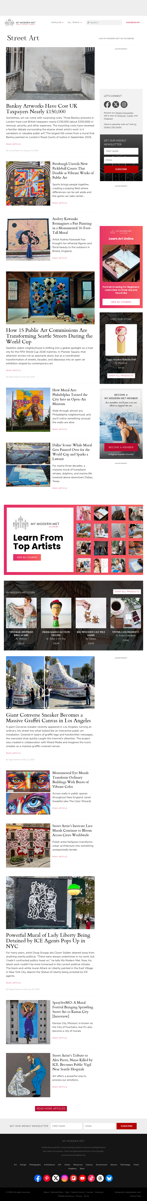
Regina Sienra (15, 989)
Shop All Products (121, 375)
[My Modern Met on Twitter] (55, 1178)
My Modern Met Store (20, 592)
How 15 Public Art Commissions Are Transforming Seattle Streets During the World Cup (49, 335)
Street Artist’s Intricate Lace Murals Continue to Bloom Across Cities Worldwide (72, 830)
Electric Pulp (135, 1196)
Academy (72, 1168)
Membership (133, 22)
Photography (35, 1164)
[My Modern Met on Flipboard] (73, 1178)
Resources (78, 1164)
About (46, 1192)
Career (67, 1164)
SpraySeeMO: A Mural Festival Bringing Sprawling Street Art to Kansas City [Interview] (72, 1009)
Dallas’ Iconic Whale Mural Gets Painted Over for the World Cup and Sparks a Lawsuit (72, 451)
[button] (75, 22)
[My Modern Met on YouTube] (82, 1178)
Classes (89, 1164)
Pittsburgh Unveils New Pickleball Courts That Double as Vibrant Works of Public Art (73, 170)
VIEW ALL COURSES (121, 302)
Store (82, 1168)
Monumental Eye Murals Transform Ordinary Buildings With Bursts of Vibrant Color (70, 779)
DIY (59, 1164)
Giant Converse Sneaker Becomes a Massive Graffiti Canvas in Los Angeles (48, 717)
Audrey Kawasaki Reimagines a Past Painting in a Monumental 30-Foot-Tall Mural (72, 225)
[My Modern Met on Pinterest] (46, 1178)
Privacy (79, 1196)
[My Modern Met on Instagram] (64, 1178)
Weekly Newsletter (124, 112)
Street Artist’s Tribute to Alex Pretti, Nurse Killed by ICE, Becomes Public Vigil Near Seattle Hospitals (72, 1062)
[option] (83, 574)
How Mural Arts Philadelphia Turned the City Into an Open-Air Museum (70, 396)
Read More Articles (51, 1108)
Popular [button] (57, 22)
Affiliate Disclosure (66, 1196)
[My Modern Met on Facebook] (37, 1178)
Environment (101, 1164)
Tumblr (130, 115)
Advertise (99, 1192)
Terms (86, 1196)
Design (23, 1164)
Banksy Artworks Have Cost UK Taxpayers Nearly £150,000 (42, 108)
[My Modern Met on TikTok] (91, 1178)
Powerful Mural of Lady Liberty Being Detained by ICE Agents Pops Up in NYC (48, 940)
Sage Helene (14, 377)
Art (15, 1164)
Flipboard (108, 118)
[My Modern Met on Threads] (100, 1178)
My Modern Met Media (120, 126)
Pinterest (121, 115)
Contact (90, 1192)
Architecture (49, 1164)
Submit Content (78, 1192)
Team (67, 1192)
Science (114, 1164)
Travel (136, 1164)
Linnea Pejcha (15, 150)
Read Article (13, 144)
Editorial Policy (57, 1192)
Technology (125, 1164)
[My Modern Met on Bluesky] (109, 1178)
